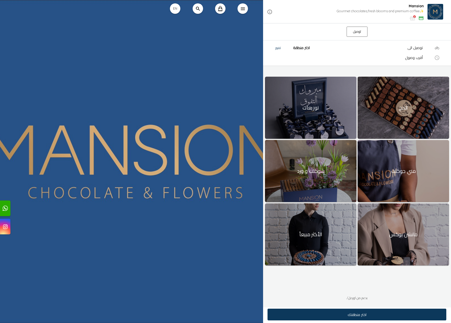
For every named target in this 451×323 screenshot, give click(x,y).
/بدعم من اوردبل (357, 298)
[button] (357, 12)
